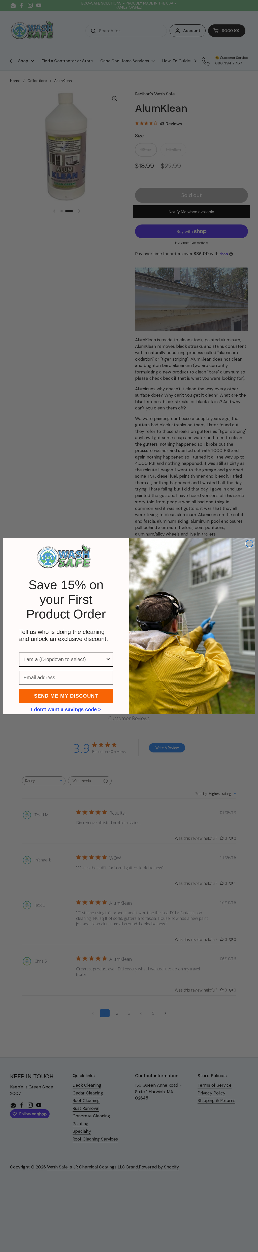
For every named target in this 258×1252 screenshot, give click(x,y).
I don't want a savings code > (66, 709)
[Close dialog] (249, 543)
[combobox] (64, 659)
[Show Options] (108, 659)
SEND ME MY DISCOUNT (66, 696)
